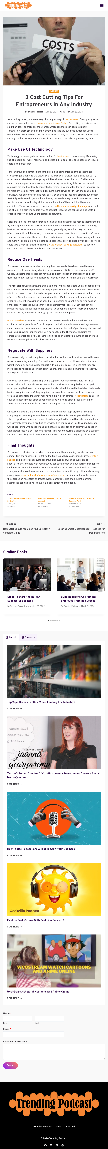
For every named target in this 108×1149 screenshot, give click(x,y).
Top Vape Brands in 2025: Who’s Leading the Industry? (41, 702)
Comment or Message (15, 1041)
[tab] (48, 620)
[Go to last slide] (8, 588)
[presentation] (54, 671)
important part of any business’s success (42, 475)
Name (7, 1013)
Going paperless (15, 320)
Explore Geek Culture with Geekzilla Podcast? (35, 920)
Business (54, 91)
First (5, 1023)
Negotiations (82, 396)
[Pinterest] (51, 1145)
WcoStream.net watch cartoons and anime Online (38, 992)
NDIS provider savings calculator (66, 244)
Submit (10, 1065)
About (59, 1126)
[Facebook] (45, 1145)
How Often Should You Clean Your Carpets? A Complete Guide (26, 528)
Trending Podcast (35, 112)
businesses (63, 156)
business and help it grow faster (50, 123)
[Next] (100, 588)
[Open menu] (102, 5)
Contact (70, 1126)
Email (7, 1029)
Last (37, 1023)
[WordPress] (62, 1145)
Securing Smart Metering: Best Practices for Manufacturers (81, 528)
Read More (14, 709)
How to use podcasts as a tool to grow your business (41, 849)
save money (72, 119)
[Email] (57, 1145)
